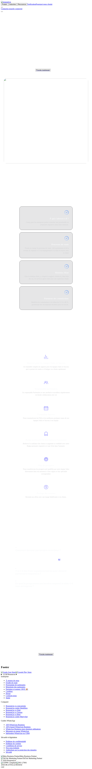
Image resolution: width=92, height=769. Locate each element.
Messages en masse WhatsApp (17, 731)
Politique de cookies (13, 744)
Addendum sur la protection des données (21, 750)
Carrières (9, 691)
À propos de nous (12, 681)
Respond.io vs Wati (13, 710)
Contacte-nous (11, 696)
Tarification (31, 4)
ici (59, 559)
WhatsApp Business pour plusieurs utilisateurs (23, 729)
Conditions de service (14, 746)
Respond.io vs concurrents (16, 706)
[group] (46, 674)
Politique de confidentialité (16, 741)
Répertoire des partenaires (15, 687)
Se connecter (17, 9)
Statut (8, 698)
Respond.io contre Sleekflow (17, 708)
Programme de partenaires (15, 685)
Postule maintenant (43, 70)
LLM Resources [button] (10, 674)
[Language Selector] (2, 7)
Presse (8, 694)
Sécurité (9, 752)
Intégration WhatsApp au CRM (18, 733)
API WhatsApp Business (15, 725)
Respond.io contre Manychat (17, 717)
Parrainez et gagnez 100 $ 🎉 (17, 689)
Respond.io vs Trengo (14, 712)
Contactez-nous (7, 9)
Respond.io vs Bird (13, 714)
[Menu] (2, 11)
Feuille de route (11, 683)
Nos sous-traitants (12, 748)
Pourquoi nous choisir (44, 4)
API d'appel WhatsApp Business (18, 727)
